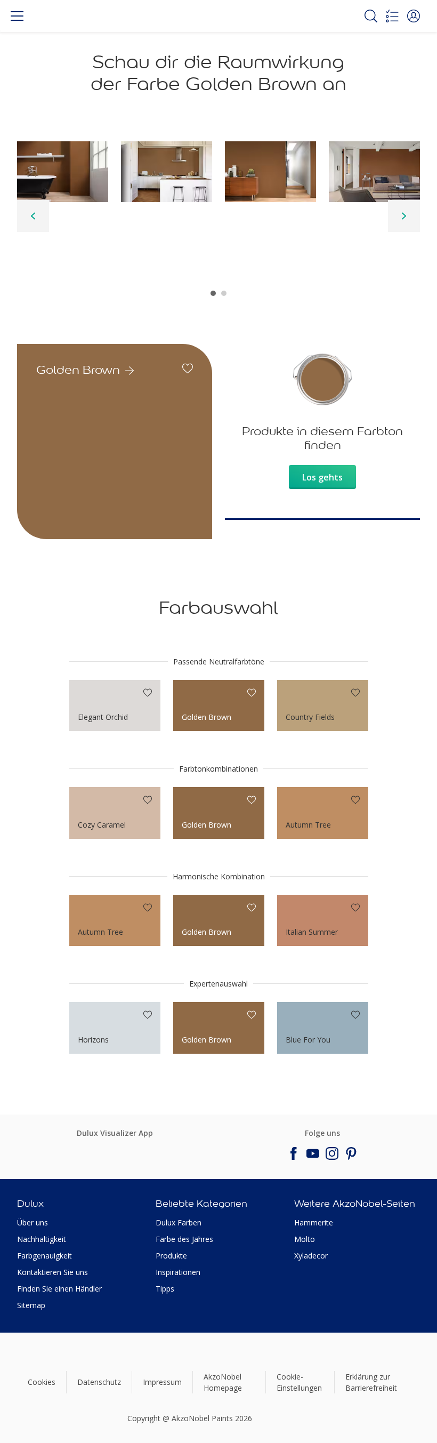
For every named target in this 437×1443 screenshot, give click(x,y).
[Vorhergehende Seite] (33, 216)
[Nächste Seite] (404, 216)
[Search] (371, 16)
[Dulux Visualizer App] (112, 1150)
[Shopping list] (392, 16)
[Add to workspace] (187, 368)
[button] (413, 16)
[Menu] (17, 16)
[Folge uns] (293, 1153)
